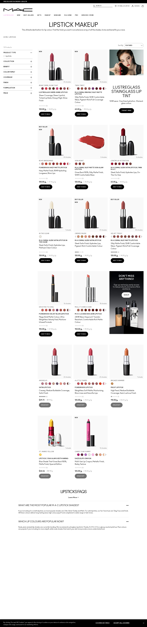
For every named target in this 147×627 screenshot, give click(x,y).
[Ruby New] (64, 163)
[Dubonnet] (115, 163)
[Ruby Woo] (100, 88)
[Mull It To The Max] (118, 236)
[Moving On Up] (57, 163)
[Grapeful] (82, 454)
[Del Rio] (100, 236)
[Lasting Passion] (82, 383)
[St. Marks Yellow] (40, 454)
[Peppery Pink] (53, 310)
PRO (76, 15)
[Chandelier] (100, 454)
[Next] (69, 89)
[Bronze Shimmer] (112, 383)
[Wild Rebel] (57, 310)
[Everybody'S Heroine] (93, 88)
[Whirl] (129, 236)
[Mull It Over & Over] (78, 310)
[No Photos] (57, 88)
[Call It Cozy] (82, 236)
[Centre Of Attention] (112, 163)
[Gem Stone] (96, 454)
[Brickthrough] (60, 163)
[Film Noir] (68, 383)
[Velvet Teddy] (85, 88)
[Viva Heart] (76, 163)
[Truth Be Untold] (93, 236)
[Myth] (85, 236)
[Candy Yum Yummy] (78, 454)
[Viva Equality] (83, 163)
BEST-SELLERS (29, 15)
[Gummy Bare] (46, 88)
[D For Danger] (104, 88)
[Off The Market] (49, 163)
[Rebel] (123, 163)
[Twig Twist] (78, 88)
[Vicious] (93, 310)
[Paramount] (126, 163)
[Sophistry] (85, 310)
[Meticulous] (82, 310)
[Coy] (89, 310)
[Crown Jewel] (89, 454)
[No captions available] (126, 302)
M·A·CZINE (68, 15)
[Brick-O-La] (119, 163)
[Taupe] (121, 236)
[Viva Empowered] (79, 163)
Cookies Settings (102, 623)
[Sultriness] (68, 163)
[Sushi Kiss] (60, 383)
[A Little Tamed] (78, 383)
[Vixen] (104, 310)
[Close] (143, 623)
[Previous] (40, 89)
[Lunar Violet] (85, 454)
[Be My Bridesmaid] (42, 163)
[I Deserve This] (53, 88)
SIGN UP (126, 295)
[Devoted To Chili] (42, 310)
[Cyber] (57, 383)
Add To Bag (45, 114)
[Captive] (49, 383)
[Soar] (132, 236)
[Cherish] (53, 383)
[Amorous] (42, 383)
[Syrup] (64, 88)
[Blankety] (89, 236)
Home (5, 37)
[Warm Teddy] (125, 236)
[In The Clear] (40, 236)
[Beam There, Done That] (42, 88)
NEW (18, 15)
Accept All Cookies (121, 623)
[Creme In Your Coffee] (130, 163)
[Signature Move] (49, 88)
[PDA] (60, 88)
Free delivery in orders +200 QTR (15, 1)
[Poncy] (96, 310)
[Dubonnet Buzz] (53, 163)
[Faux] (64, 383)
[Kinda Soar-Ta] (93, 383)
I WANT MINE (126, 110)
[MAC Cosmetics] (18, 9)
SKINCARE (57, 15)
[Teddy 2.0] (89, 383)
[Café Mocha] (82, 88)
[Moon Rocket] (104, 454)
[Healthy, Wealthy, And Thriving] (96, 383)
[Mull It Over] (64, 310)
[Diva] (96, 88)
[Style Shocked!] (100, 383)
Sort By (120, 45)
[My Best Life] (46, 163)
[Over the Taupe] (68, 310)
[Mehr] (89, 88)
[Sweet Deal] (139, 236)
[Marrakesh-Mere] (60, 310)
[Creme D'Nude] (78, 236)
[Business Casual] (68, 88)
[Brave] (46, 383)
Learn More (72, 497)
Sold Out (45, 405)
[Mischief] (100, 310)
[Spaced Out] (93, 454)
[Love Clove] (49, 310)
